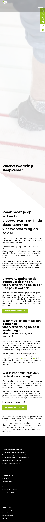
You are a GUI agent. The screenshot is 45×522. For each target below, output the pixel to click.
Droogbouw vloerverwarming (12, 460)
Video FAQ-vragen (8, 492)
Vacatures (5, 495)
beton (23, 358)
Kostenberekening (8, 515)
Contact (5, 518)
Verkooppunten (7, 481)
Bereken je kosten (14, 407)
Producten (5, 478)
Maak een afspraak (15, 311)
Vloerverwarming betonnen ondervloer (15, 455)
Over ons (5, 484)
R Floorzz (38, 345)
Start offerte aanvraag (9, 513)
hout (34, 358)
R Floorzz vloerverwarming (11, 463)
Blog (3, 486)
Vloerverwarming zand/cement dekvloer (15, 458)
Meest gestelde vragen (10, 489)
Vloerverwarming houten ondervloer (14, 452)
